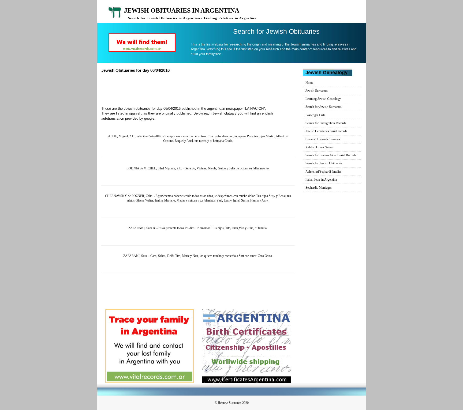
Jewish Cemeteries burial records (326, 131)
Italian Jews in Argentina (321, 179)
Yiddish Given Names (319, 147)
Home (309, 83)
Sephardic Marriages (318, 187)
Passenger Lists (315, 115)
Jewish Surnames (316, 91)
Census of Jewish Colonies (322, 139)
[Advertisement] (200, 89)
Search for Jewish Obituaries (323, 163)
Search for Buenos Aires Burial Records (330, 155)
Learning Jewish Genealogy (323, 99)
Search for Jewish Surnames (323, 107)
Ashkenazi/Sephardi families (323, 171)
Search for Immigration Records (325, 123)
